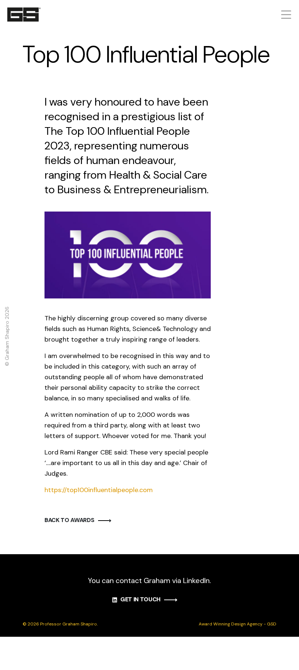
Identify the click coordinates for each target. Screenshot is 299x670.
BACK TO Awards (69, 520)
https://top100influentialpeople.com (98, 490)
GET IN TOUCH (140, 599)
